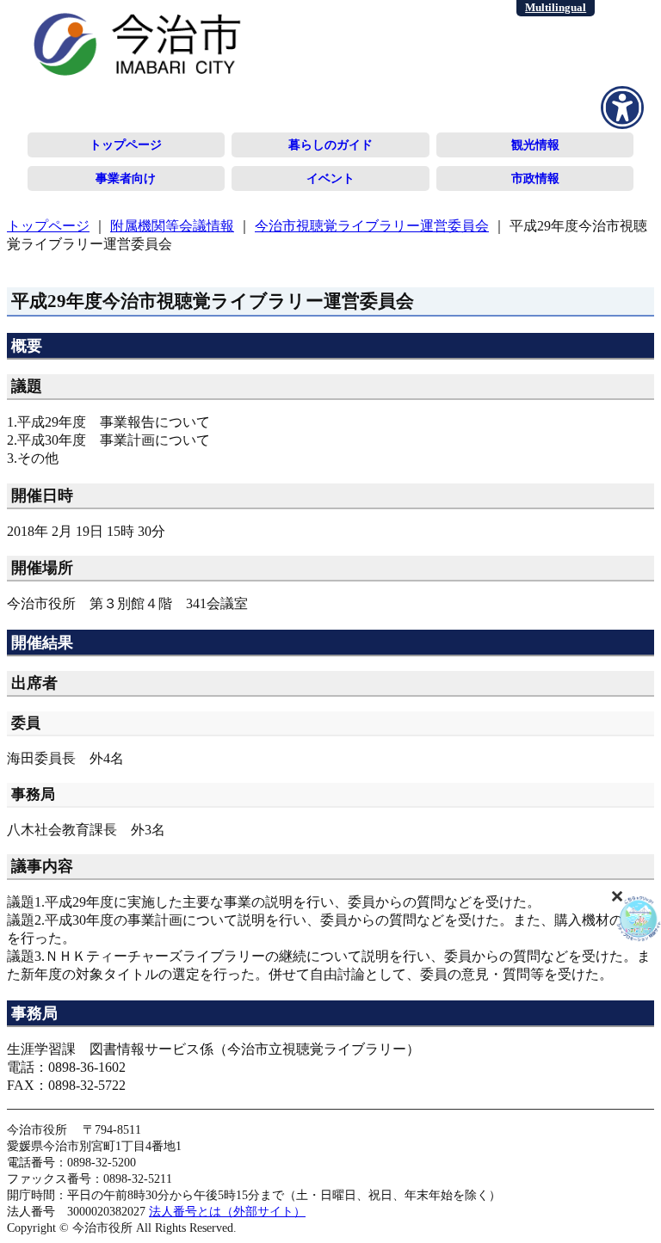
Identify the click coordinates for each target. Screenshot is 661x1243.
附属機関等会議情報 (172, 225)
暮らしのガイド (330, 144)
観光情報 (535, 144)
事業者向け (126, 178)
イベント (330, 178)
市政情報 (535, 178)
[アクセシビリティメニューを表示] (622, 107)
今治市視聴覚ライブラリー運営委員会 (372, 225)
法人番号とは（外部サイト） (227, 1211)
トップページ (126, 144)
